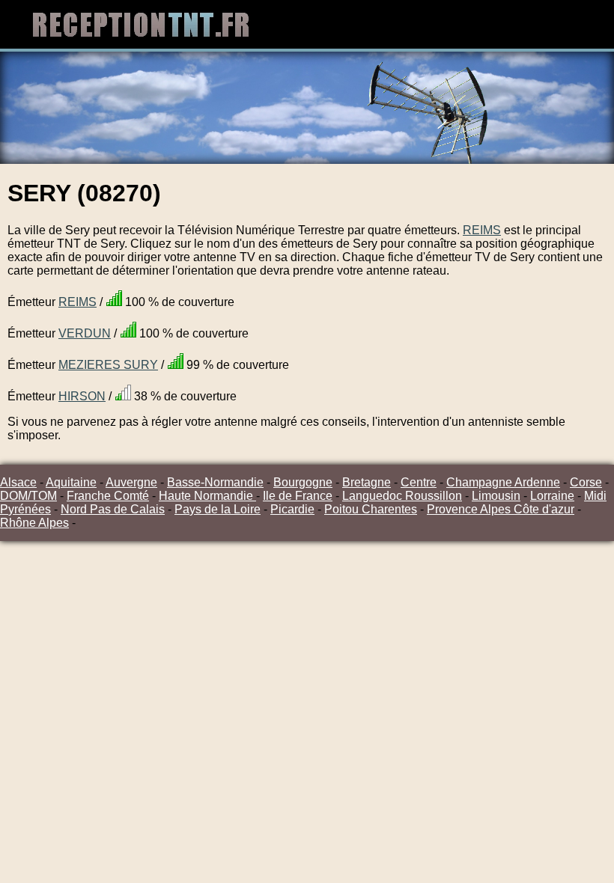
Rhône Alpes (34, 522)
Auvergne (131, 482)
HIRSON (82, 396)
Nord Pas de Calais (113, 509)
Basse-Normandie (215, 482)
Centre (419, 482)
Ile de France (297, 495)
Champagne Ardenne (503, 482)
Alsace (18, 482)
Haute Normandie (207, 495)
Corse (586, 482)
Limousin (496, 495)
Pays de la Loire (217, 509)
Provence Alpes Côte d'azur (500, 509)
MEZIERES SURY (108, 364)
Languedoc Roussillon (402, 495)
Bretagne (366, 482)
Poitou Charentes (370, 509)
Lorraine (552, 495)
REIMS (482, 230)
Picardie (292, 509)
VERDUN (84, 333)
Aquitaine (71, 482)
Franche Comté (108, 495)
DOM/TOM (28, 495)
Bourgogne (302, 482)
